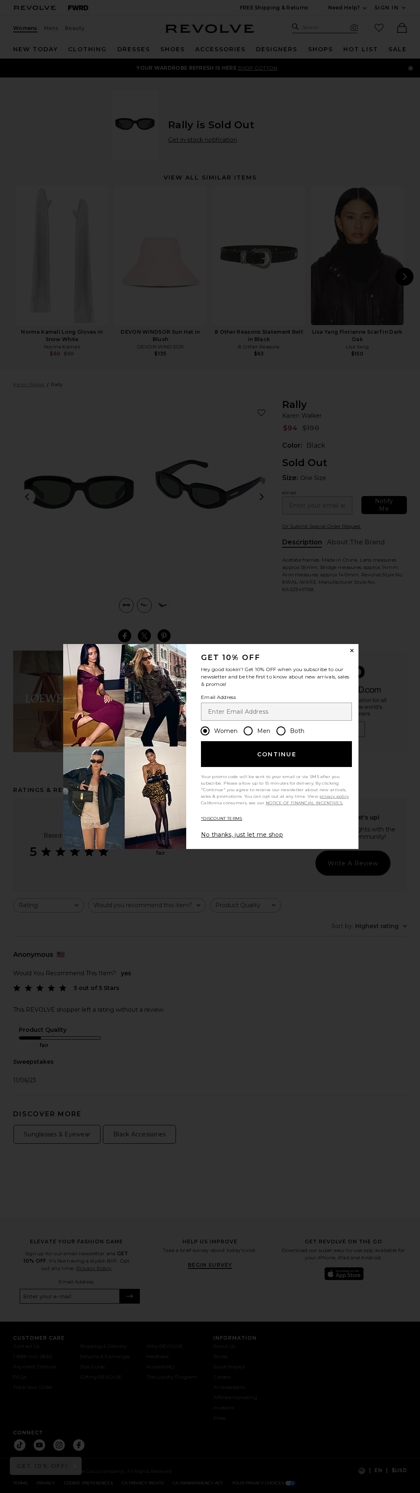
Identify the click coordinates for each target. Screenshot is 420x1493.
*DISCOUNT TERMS (221, 818)
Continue (277, 754)
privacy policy (334, 796)
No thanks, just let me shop (242, 834)
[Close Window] (351, 650)
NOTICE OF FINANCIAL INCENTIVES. (304, 803)
